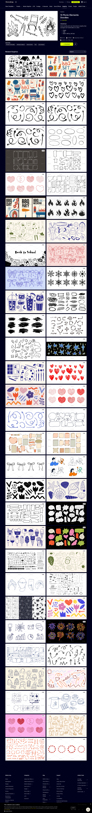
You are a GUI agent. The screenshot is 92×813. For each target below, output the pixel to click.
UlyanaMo (64, 20)
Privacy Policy (60, 793)
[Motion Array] (49, 779)
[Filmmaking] (48, 792)
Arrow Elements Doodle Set (12, 358)
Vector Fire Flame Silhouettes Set (54, 217)
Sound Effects (57, 6)
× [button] (90, 804)
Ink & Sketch (41, 44)
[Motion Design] (49, 795)
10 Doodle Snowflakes (52, 287)
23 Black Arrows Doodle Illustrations (55, 334)
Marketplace (8, 781)
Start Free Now (75, 2)
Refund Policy (60, 791)
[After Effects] (49, 781)
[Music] (45, 802)
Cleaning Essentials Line (52, 735)
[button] (31, 811)
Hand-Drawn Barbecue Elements (13, 99)
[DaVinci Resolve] (49, 787)
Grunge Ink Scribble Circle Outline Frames (56, 146)
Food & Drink (29, 44)
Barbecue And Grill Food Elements (54, 75)
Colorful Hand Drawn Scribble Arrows (55, 688)
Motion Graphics (27, 6)
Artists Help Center (61, 781)
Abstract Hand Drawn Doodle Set (13, 499)
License (58, 796)
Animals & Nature (21, 44)
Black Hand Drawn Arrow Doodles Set (14, 122)
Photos (70, 6)
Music (51, 6)
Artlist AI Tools (81, 6)
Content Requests (9, 788)
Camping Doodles (10, 75)
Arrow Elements (9, 758)
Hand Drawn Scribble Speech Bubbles (55, 523)
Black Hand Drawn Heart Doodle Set (55, 99)
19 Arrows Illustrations (52, 664)
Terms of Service (60, 788)
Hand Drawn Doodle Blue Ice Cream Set (15, 546)
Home (6, 779)
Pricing (6, 791)
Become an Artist (60, 786)
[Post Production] (49, 799)
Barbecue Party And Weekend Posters (14, 217)
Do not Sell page (7, 809)
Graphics (64, 6)
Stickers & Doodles (10, 44)
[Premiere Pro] (49, 784)
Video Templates (9, 6)
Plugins (75, 6)
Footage (38, 6)
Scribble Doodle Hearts (11, 193)
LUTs (34, 6)
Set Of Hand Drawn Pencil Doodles (55, 593)
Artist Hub (59, 783)
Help (58, 779)
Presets (18, 6)
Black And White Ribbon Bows (13, 476)
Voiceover (45, 6)
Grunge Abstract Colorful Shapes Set (55, 617)
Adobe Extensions (9, 786)
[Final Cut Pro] (49, 790)
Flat (35, 44)
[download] (43, 76)
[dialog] (46, 808)
